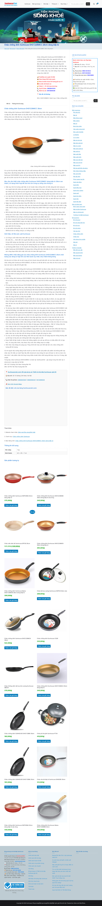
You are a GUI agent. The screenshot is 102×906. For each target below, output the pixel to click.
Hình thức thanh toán (34, 881)
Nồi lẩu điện (76, 176)
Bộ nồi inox (76, 225)
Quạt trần (76, 199)
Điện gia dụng (36, 4)
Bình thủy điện (77, 126)
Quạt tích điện (77, 196)
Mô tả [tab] (8, 103)
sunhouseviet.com (20, 861)
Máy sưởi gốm (77, 157)
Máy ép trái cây (77, 140)
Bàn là (75, 115)
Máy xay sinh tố (77, 162)
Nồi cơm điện (77, 174)
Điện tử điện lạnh (77, 204)
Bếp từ (75, 123)
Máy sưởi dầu (77, 154)
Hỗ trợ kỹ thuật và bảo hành (35, 883)
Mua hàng (63, 4)
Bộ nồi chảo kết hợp (79, 222)
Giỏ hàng (30, 876)
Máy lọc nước (77, 146)
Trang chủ (6, 48)
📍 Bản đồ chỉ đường (43, 94)
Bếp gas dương (77, 255)
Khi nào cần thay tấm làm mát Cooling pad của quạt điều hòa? (62, 886)
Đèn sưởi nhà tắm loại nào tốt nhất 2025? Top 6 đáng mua (61, 877)
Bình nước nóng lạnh (79, 206)
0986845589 (22, 380)
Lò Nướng (76, 134)
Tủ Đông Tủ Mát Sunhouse (81, 215)
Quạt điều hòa (77, 187)
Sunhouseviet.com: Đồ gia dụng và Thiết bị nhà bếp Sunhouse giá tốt (32, 372)
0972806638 (51, 90)
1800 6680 (90, 75)
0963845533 (51, 88)
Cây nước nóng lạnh (79, 129)
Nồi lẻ (75, 245)
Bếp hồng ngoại (77, 118)
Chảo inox (76, 236)
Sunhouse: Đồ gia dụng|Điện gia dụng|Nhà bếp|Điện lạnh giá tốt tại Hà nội (46, 903)
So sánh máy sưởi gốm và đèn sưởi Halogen (61, 861)
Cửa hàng (31, 868)
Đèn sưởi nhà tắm (78, 132)
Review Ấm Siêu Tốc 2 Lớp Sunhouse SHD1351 (62, 856)
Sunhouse (27, 4)
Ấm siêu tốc (76, 112)
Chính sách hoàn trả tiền (34, 860)
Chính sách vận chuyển (34, 866)
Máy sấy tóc (76, 151)
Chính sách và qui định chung (36, 863)
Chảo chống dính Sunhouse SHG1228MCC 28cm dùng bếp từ (34, 441)
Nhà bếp (46, 4)
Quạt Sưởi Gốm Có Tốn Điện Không (61, 890)
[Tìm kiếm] (88, 3)
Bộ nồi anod (76, 220)
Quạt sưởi (76, 193)
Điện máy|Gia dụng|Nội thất (26, 432)
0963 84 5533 (86, 71)
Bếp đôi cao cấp (77, 250)
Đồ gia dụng (12, 48)
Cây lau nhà (76, 231)
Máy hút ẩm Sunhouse (79, 209)
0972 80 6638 (86, 73)
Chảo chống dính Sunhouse (21, 436)
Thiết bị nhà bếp (77, 248)
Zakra (75, 903)
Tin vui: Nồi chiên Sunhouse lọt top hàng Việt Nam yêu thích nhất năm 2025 (61, 871)
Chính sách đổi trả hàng (34, 858)
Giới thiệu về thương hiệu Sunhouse (37, 878)
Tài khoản (30, 886)
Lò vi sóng (76, 137)
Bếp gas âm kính (78, 252)
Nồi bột (75, 242)
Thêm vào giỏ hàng (11, 505)
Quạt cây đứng (77, 182)
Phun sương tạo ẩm (78, 179)
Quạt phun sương (78, 190)
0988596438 (31, 380)
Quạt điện (76, 185)
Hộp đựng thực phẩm (79, 239)
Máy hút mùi (76, 258)
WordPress (82, 903)
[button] (41, 4)
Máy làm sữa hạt (77, 143)
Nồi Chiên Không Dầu (79, 171)
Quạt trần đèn (77, 201)
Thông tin (54, 4)
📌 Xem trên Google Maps (14, 384)
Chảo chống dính (20, 48)
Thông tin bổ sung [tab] (17, 103)
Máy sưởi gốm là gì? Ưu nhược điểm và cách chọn (62, 865)
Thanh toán (31, 889)
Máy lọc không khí (78, 212)
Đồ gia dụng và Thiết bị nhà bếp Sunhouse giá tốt (37, 872)
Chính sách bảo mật (33, 855)
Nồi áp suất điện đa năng (80, 168)
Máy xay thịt (76, 165)
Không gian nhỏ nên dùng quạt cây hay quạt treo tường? (62, 881)
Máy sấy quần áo (78, 148)
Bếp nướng (76, 121)
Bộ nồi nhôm (77, 228)
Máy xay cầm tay (78, 160)
